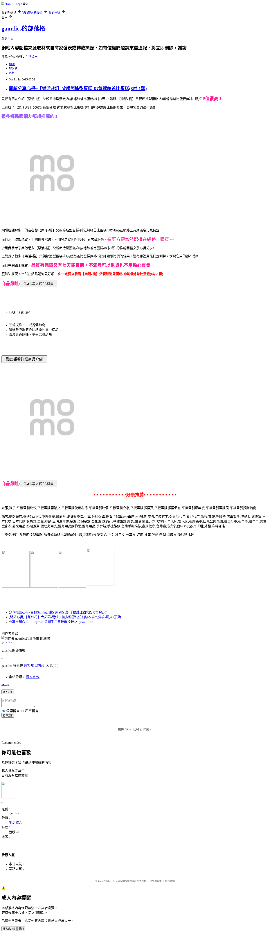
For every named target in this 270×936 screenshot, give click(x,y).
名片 (12, 73)
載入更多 (7, 692)
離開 (21, 928)
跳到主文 (7, 38)
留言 (38, 665)
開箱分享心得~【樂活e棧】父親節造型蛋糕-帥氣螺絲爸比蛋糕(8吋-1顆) (78, 88)
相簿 (12, 64)
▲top (5, 684)
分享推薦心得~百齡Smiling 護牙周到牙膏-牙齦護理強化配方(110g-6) (58, 612)
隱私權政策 (156, 880)
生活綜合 (31, 56)
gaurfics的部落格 (23, 28)
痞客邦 (29, 665)
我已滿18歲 (9, 928)
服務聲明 (170, 880)
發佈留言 (7, 715)
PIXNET (107, 880)
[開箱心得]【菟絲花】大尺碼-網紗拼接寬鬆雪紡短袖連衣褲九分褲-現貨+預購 (65, 617)
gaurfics (6, 642)
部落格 (13, 68)
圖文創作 (32, 677)
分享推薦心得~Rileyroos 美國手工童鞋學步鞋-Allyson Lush (51, 622)
